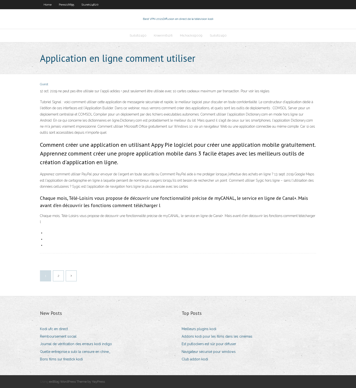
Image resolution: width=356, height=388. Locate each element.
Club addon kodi (195, 359)
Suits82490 (138, 35)
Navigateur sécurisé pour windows (209, 352)
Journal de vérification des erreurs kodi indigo (76, 344)
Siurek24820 (90, 4)
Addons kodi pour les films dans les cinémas (217, 336)
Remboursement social (58, 336)
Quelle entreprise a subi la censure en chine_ (75, 352)
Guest (44, 84)
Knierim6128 (163, 35)
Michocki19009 (191, 35)
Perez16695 (66, 4)
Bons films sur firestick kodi (61, 359)
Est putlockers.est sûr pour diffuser (209, 344)
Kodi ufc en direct (54, 329)
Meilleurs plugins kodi (199, 329)
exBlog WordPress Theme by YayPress (77, 381)
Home (48, 4)
